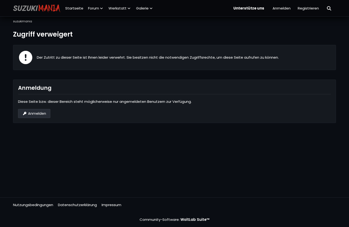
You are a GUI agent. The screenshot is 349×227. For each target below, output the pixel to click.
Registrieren (308, 8)
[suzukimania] (37, 8)
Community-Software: (175, 219)
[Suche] (329, 8)
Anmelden (282, 8)
